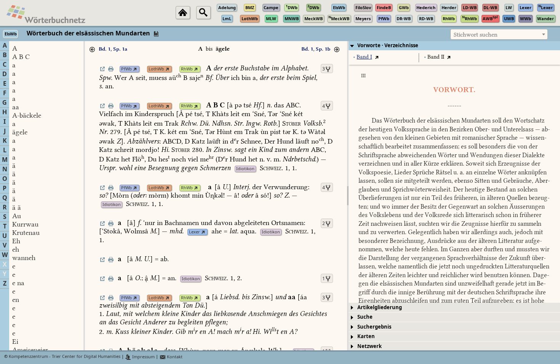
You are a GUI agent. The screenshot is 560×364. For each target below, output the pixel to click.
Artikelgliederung (379, 307)
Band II (435, 57)
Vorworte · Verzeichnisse (387, 45)
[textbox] (499, 34)
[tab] (454, 45)
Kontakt (174, 357)
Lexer (194, 232)
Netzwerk (369, 346)
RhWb (187, 69)
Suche (365, 317)
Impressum (143, 357)
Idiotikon (245, 169)
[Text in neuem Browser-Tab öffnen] (376, 57)
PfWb (126, 69)
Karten (366, 336)
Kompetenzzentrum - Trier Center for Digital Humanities (64, 357)
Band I (364, 57)
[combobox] (499, 34)
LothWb (156, 69)
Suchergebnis (374, 326)
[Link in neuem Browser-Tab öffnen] (135, 69)
